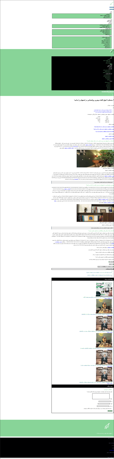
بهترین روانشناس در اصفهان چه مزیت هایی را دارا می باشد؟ (104, 129)
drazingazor (76, 179)
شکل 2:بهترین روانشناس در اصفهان (108, 138)
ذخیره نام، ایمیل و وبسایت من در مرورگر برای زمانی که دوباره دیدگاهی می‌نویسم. (97, 408)
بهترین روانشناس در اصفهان (103, 199)
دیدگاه (111, 398)
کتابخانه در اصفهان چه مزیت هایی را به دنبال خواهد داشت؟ (104, 126)
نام (111, 401)
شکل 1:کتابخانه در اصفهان (109, 136)
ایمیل (111, 403)
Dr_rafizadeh (111, 261)
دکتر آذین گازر (75, 146)
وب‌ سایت (110, 406)
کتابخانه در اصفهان (89, 144)
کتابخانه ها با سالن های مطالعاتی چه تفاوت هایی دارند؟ (103, 112)
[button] (103, 91)
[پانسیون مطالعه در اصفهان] (111, 5)
